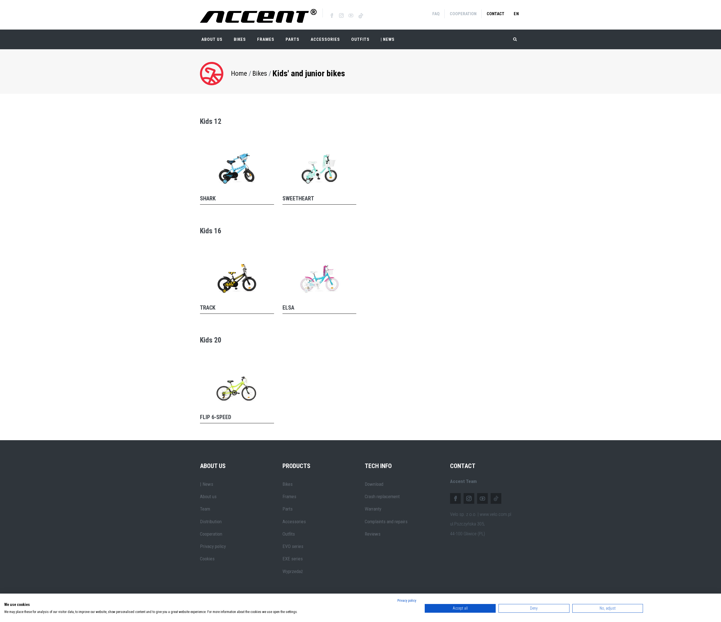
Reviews (372, 534)
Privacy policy (213, 546)
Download (374, 484)
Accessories (325, 39)
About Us (211, 39)
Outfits (360, 39)
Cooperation (463, 13)
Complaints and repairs (386, 521)
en (516, 13)
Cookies (207, 558)
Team (205, 509)
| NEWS (388, 39)
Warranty (373, 509)
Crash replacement (382, 496)
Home (239, 73)
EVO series (292, 546)
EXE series (292, 558)
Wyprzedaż (292, 571)
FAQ (436, 13)
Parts (292, 39)
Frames (265, 39)
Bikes (240, 39)
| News (206, 484)
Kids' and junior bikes (308, 73)
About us (208, 496)
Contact (495, 13)
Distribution (211, 521)
